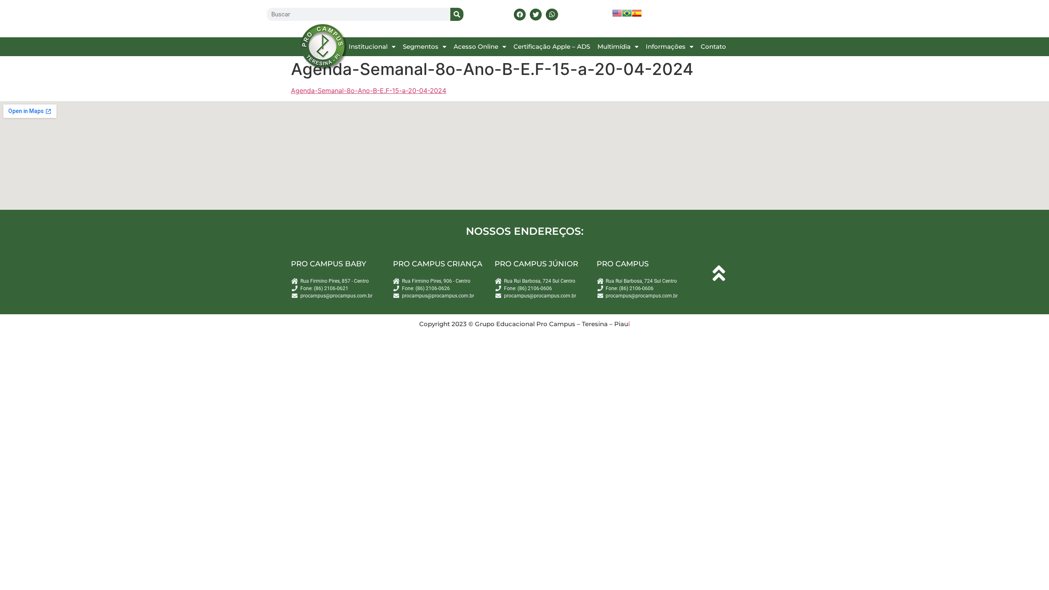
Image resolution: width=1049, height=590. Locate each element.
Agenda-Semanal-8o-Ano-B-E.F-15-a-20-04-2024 (368, 90)
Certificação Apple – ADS (551, 46)
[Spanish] (637, 16)
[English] (617, 16)
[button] (520, 14)
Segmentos (420, 46)
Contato (713, 46)
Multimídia (614, 46)
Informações (666, 46)
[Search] (456, 14)
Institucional (368, 46)
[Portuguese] (627, 16)
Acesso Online (476, 46)
